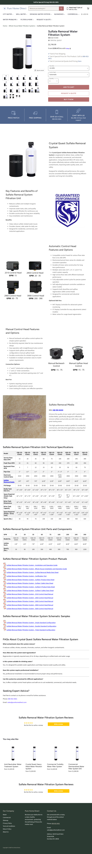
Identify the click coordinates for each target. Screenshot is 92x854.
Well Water (21, 14)
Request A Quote (44, 19)
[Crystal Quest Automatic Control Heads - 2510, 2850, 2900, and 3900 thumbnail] (12, 96)
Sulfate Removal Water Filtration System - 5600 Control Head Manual (29, 609)
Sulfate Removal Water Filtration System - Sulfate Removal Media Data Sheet (32, 572)
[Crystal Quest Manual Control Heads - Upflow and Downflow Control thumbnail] (18, 96)
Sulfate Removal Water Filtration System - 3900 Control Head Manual (29, 605)
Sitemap (5, 820)
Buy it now (68, 99)
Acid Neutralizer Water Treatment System (12, 765)
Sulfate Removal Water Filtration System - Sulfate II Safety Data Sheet (30, 590)
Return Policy (7, 829)
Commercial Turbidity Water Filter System (55, 765)
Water (5, 815)
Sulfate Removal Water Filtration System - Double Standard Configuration (31, 626)
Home (5, 26)
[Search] (61, 8)
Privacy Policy (7, 823)
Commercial (73, 14)
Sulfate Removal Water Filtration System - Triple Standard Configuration (30, 630)
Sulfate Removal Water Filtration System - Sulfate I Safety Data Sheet (29, 583)
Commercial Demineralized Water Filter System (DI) (76, 766)
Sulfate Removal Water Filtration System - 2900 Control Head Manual (29, 601)
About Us (6, 832)
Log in (85, 14)
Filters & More (27, 19)
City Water (7, 14)
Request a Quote (68, 93)
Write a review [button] (58, 724)
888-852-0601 (56, 823)
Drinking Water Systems (40, 14)
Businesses (59, 14)
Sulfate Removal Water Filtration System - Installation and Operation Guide (31, 565)
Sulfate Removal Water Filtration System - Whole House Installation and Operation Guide (36, 569)
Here (79, 61)
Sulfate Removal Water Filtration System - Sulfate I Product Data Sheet (30, 580)
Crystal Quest (56, 40)
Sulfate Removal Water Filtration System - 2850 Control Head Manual (29, 598)
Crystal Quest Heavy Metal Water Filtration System (34, 766)
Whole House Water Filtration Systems (22, 26)
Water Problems (10, 19)
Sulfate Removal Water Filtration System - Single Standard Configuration (31, 623)
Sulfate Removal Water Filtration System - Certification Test (26, 576)
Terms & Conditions (9, 826)
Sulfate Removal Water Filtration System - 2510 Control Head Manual (29, 594)
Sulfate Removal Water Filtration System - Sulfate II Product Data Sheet (30, 587)
